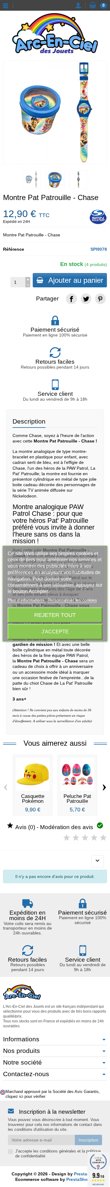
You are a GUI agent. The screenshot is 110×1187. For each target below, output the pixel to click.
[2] (75, 838)
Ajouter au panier (75, 280)
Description (29, 421)
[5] (103, 838)
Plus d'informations (27, 600)
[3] (85, 838)
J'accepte (55, 631)
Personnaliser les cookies (72, 600)
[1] (66, 838)
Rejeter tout (55, 615)
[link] (71, 298)
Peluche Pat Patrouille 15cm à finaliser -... (77, 803)
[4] (94, 838)
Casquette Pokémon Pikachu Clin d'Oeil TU (32, 803)
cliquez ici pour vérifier (25, 1096)
